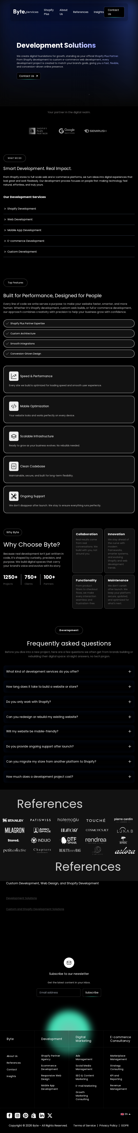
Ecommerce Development (49, 1067)
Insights (99, 12)
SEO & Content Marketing (85, 1077)
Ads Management (84, 1057)
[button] (125, 1114)
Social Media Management (84, 1067)
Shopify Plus (49, 12)
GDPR (125, 1125)
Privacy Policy (108, 1125)
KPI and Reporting (116, 1077)
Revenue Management (118, 1087)
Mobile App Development (49, 1087)
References (80, 12)
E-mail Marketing (86, 1085)
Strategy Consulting (117, 1067)
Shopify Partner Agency (50, 1057)
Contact (12, 1069)
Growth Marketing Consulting (82, 1096)
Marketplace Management (118, 1057)
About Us (64, 12)
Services (32, 12)
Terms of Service (84, 1125)
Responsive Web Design (51, 1077)
